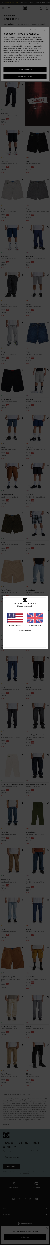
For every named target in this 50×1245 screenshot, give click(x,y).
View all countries (25, 630)
